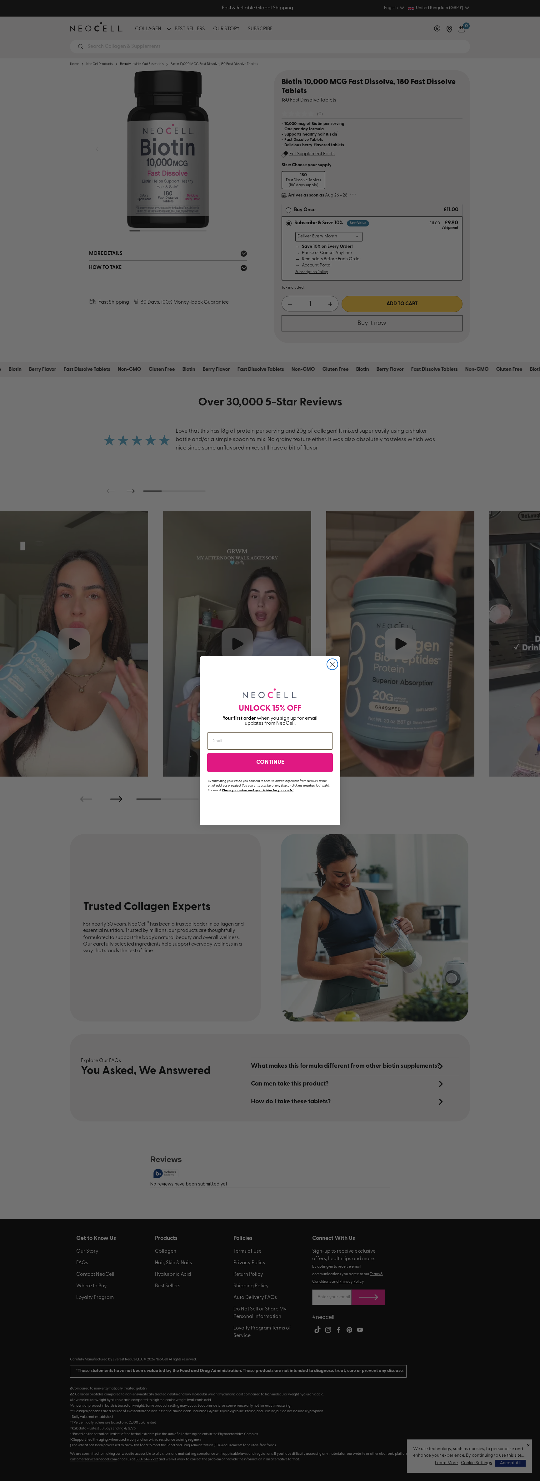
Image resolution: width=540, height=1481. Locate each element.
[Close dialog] (332, 664)
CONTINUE (270, 762)
